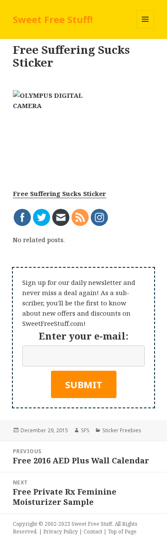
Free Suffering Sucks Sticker (59, 193)
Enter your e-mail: (83, 335)
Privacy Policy (60, 531)
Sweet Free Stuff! (53, 19)
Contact (93, 531)
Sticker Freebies (121, 430)
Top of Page (122, 531)
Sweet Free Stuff (92, 523)
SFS (85, 430)
